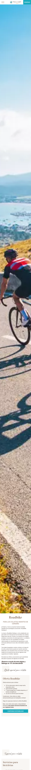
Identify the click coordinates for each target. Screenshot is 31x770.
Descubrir (15, 607)
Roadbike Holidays (12, 633)
